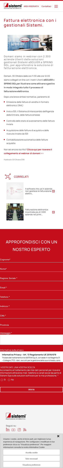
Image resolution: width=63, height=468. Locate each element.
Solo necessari (31, 459)
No (12, 379)
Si (4, 379)
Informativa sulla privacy (12, 350)
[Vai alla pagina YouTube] (13, 430)
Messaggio (6, 333)
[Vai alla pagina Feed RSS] (25, 430)
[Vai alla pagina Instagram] (19, 430)
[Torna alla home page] (13, 6)
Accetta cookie (32, 453)
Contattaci (46, 6)
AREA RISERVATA (31, 6)
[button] (58, 436)
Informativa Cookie (37, 447)
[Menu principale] (56, 6)
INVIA (31, 389)
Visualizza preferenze (31, 465)
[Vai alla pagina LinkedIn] (8, 429)
